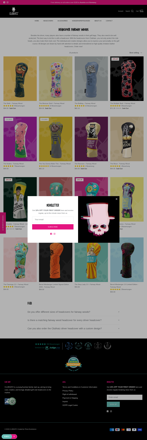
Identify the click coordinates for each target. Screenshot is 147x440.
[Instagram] (54, 234)
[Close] (116, 199)
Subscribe (53, 227)
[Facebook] (51, 234)
